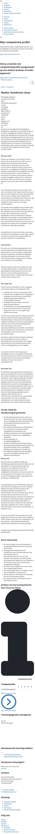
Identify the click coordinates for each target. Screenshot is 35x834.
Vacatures (7, 5)
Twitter (3, 820)
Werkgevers (7, 11)
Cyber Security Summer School (14, 32)
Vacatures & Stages (10, 802)
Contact (6, 22)
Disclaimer (7, 828)
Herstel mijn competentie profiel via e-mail (13, 77)
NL (33, 81)
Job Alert (3, 768)
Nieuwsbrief (8, 25)
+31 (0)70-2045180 (8, 790)
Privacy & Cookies (9, 830)
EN (33, 83)
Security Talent (8, 28)
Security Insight (9, 34)
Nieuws (6, 18)
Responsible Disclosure (11, 832)
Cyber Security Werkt (10, 30)
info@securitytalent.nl (9, 792)
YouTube (4, 824)
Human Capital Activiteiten (12, 13)
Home (6, 3)
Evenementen (8, 20)
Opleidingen (8, 7)
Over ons (7, 16)
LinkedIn (4, 822)
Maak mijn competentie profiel (10, 54)
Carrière (6, 9)
